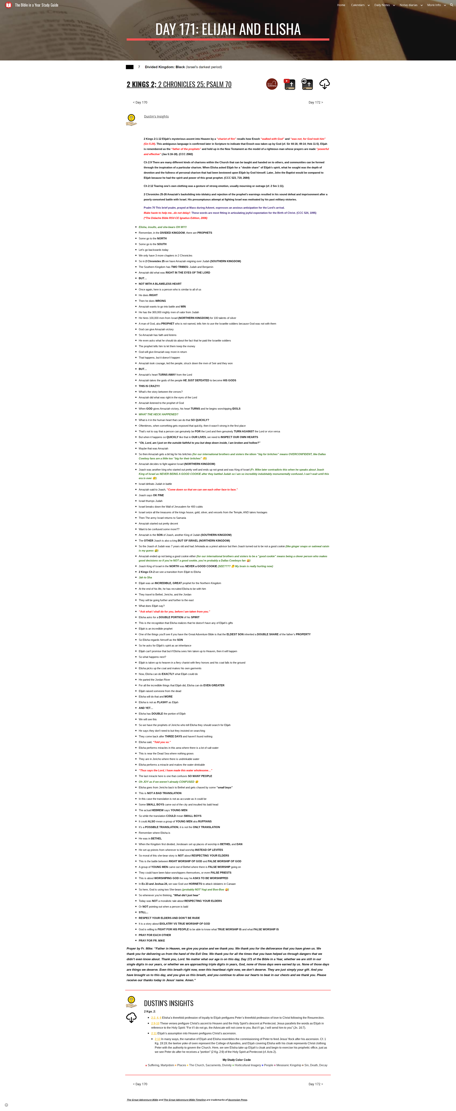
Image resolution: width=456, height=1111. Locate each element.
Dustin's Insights (156, 116)
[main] (228, 30)
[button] (451, 5)
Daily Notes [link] (382, 5)
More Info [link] (434, 5)
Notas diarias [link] (409, 5)
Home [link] (341, 5)
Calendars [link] (358, 5)
